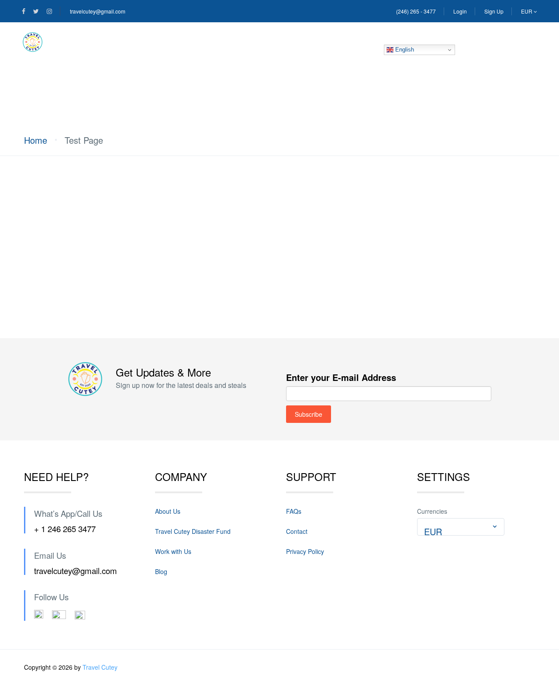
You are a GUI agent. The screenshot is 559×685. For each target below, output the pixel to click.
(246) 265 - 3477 (416, 11)
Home (76, 42)
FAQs (293, 511)
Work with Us (173, 551)
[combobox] (460, 527)
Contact (296, 531)
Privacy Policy (305, 551)
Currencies (432, 511)
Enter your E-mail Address (341, 377)
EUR (527, 11)
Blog (361, 42)
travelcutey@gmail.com (97, 11)
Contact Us (308, 42)
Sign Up (494, 11)
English (403, 49)
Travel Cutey (100, 667)
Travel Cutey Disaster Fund (215, 42)
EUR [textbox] (433, 531)
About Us (126, 42)
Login (460, 11)
